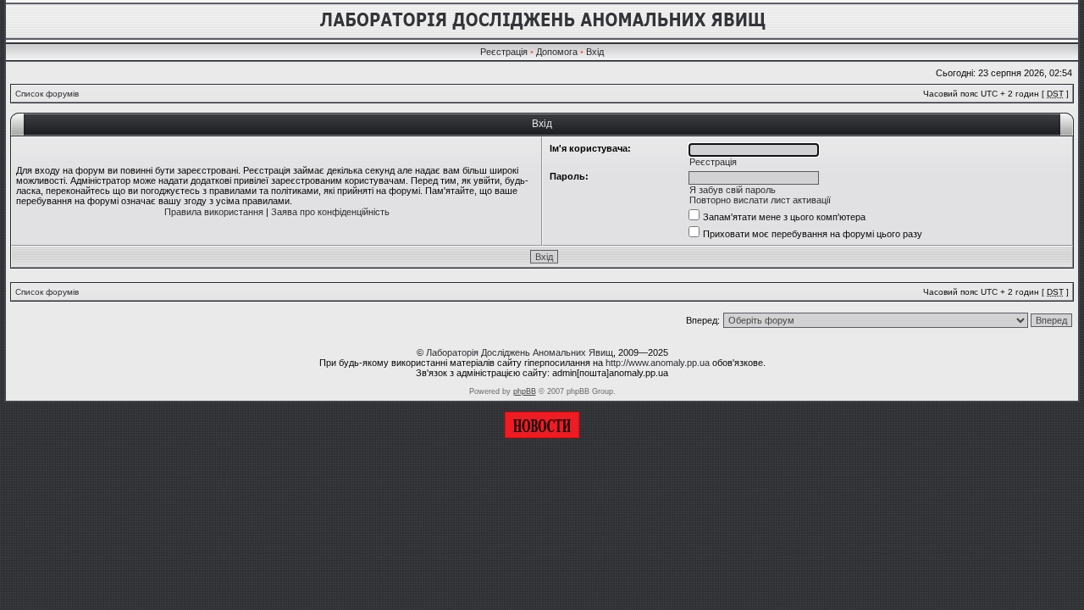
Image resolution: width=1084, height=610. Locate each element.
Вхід (595, 52)
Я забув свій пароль (732, 190)
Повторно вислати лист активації (760, 200)
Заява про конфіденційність (330, 212)
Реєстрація (504, 52)
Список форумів (47, 93)
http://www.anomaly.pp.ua (658, 363)
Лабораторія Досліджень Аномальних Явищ (519, 352)
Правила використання (213, 212)
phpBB (524, 391)
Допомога (557, 52)
